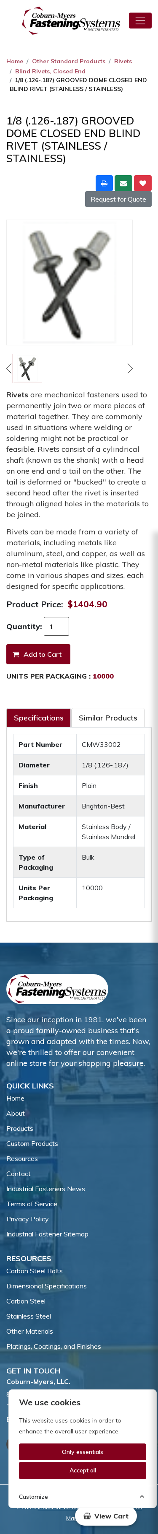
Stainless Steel (28, 1316)
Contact (18, 1173)
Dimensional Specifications (46, 1286)
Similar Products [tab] (108, 718)
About (15, 1113)
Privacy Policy (27, 1219)
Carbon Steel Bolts (34, 1271)
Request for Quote (118, 199)
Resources (22, 1158)
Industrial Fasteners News (45, 1188)
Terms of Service (31, 1204)
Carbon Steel (26, 1301)
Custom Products (32, 1143)
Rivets (123, 61)
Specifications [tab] (39, 718)
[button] (106, 1516)
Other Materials (29, 1331)
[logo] (71, 20)
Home (14, 61)
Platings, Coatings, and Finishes (53, 1346)
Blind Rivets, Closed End (50, 71)
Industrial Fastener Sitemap (47, 1234)
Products (19, 1128)
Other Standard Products (68, 61)
